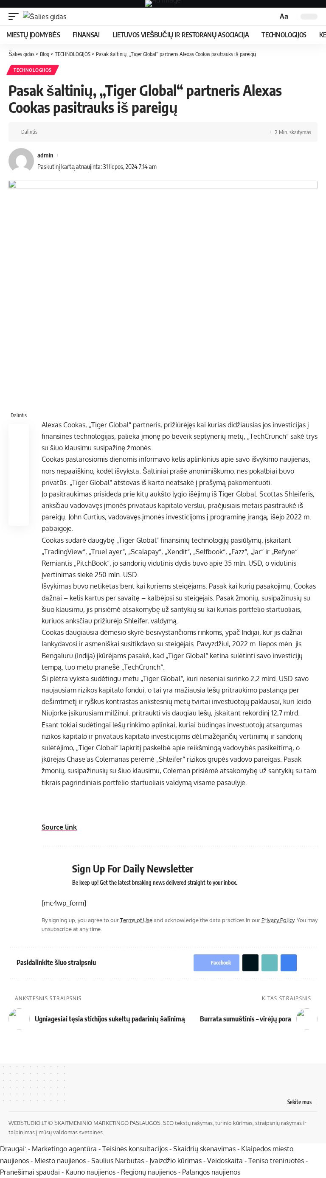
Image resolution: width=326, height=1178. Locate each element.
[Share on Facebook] (46, 132)
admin (45, 155)
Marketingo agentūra (64, 1148)
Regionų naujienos (149, 1172)
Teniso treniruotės (276, 1160)
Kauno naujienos (90, 1172)
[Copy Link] (73, 132)
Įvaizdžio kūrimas (175, 1160)
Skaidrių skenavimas (204, 1148)
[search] (270, 16)
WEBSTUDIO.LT (27, 1122)
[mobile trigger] (15, 16)
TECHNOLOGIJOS (33, 70)
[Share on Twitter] (59, 132)
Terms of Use (136, 920)
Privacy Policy (277, 920)
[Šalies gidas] (44, 16)
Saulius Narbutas (117, 1160)
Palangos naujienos (211, 1172)
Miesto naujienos (60, 1160)
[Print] (86, 132)
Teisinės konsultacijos (135, 1148)
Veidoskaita (225, 1160)
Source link (59, 827)
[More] (99, 132)
